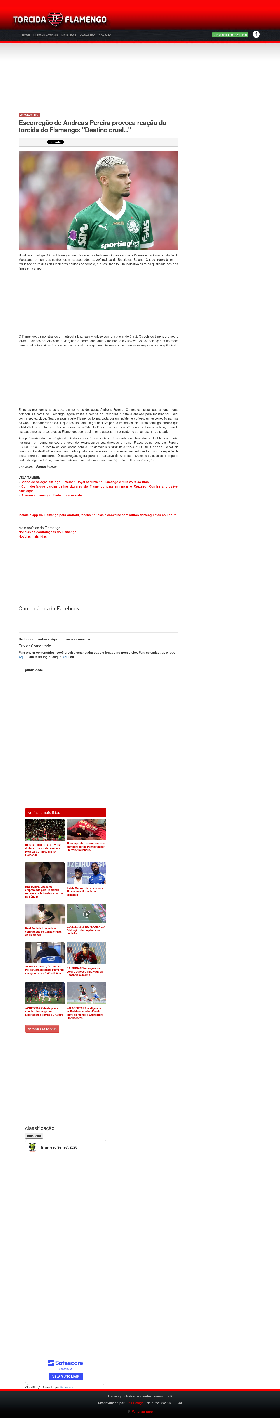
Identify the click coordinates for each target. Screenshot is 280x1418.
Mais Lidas (69, 35)
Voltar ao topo (141, 1411)
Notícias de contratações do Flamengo (48, 532)
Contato (105, 35)
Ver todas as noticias (42, 1029)
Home (26, 35)
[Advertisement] (191, 21)
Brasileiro (34, 1136)
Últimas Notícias (45, 35)
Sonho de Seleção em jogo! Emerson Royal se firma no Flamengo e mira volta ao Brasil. (86, 482)
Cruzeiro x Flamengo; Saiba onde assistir (51, 495)
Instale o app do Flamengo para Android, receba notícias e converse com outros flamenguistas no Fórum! (98, 515)
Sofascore (66, 1387)
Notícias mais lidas (33, 536)
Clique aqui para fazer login (230, 34)
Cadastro (87, 35)
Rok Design (135, 1402)
